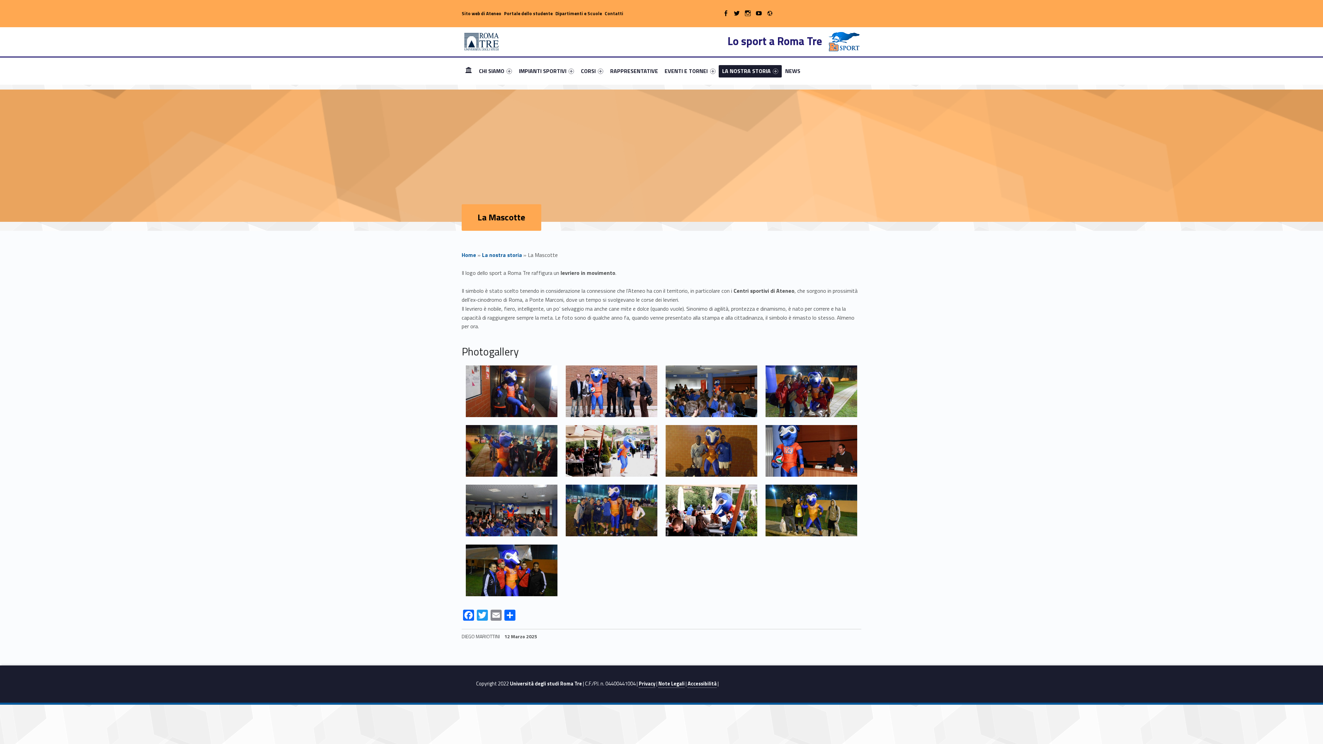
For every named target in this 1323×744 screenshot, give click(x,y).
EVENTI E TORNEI (686, 71)
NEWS (792, 71)
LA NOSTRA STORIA (746, 71)
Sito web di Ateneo (481, 13)
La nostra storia (502, 255)
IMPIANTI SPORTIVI (542, 71)
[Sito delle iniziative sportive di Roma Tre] (482, 41)
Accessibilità (702, 684)
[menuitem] (468, 71)
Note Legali (671, 684)
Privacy (647, 684)
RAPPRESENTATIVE (634, 71)
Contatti (614, 13)
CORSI (588, 71)
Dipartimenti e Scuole (578, 13)
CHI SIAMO (491, 71)
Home (468, 71)
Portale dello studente (528, 13)
